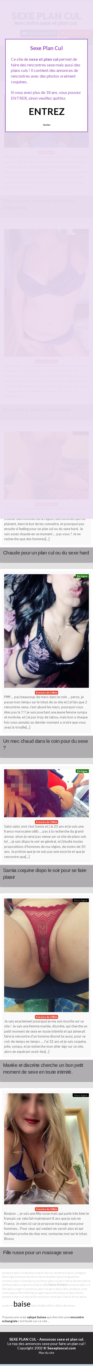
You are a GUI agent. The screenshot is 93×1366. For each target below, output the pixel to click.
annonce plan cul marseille (19, 1296)
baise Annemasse (56, 1292)
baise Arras (71, 1296)
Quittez (46, 124)
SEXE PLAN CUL (22, 1339)
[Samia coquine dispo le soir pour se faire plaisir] (46, 794)
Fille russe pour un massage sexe (38, 1252)
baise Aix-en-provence (51, 1272)
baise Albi (42, 1284)
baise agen (38, 1292)
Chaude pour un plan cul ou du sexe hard (46, 552)
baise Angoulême (68, 1276)
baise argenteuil (24, 1284)
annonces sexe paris (50, 1296)
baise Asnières (28, 1276)
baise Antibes (47, 1276)
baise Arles (76, 1292)
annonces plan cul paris (40, 1289)
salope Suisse (36, 1317)
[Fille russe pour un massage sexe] (46, 1150)
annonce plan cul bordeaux (19, 1272)
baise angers (15, 1289)
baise (21, 1303)
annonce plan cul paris (50, 1280)
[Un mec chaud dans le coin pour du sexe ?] (46, 632)
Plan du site (46, 1352)
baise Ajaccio (10, 1276)
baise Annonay (65, 1305)
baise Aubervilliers (43, 1305)
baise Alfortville (20, 1292)
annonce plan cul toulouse (19, 1280)
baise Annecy (74, 1280)
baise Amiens (58, 1285)
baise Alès (62, 1289)
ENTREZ (47, 111)
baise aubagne (76, 1272)
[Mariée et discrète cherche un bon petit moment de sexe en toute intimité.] (46, 956)
